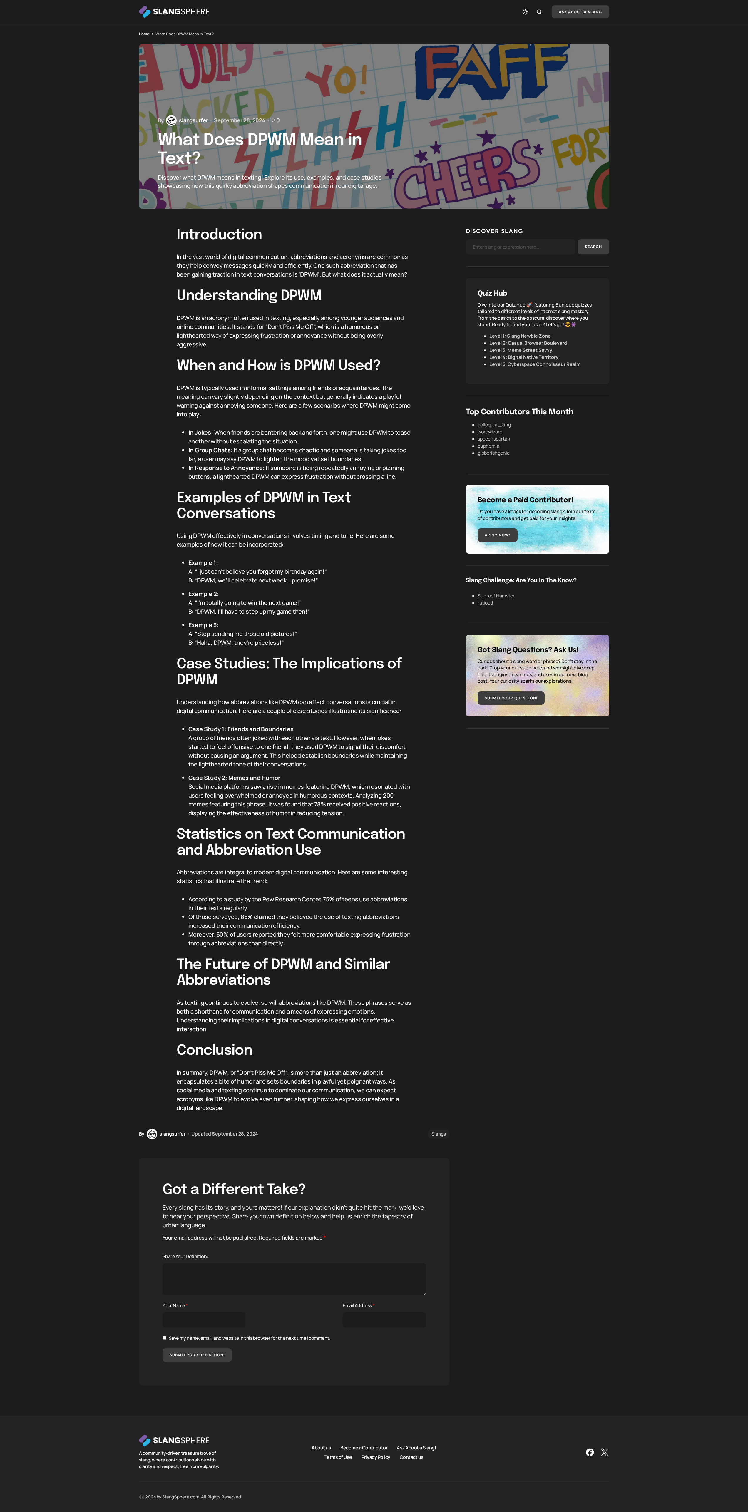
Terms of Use (338, 1457)
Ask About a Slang (580, 11)
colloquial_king (494, 424)
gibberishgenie (494, 453)
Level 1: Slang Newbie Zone (520, 336)
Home (144, 33)
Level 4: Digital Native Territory (523, 357)
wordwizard (490, 431)
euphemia (488, 446)
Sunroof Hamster (496, 595)
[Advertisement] (537, 781)
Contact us (412, 1457)
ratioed (485, 603)
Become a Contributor (363, 1447)
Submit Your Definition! (197, 1354)
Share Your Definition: (185, 1256)
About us (321, 1447)
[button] (525, 12)
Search (593, 246)
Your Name (175, 1305)
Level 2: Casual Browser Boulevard (528, 343)
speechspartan (494, 439)
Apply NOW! (498, 535)
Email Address (358, 1305)
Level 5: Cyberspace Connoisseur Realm (534, 364)
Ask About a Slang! (416, 1447)
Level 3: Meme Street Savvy (520, 350)
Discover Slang (494, 231)
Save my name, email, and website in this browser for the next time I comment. (249, 1338)
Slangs (438, 1134)
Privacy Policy (376, 1457)
